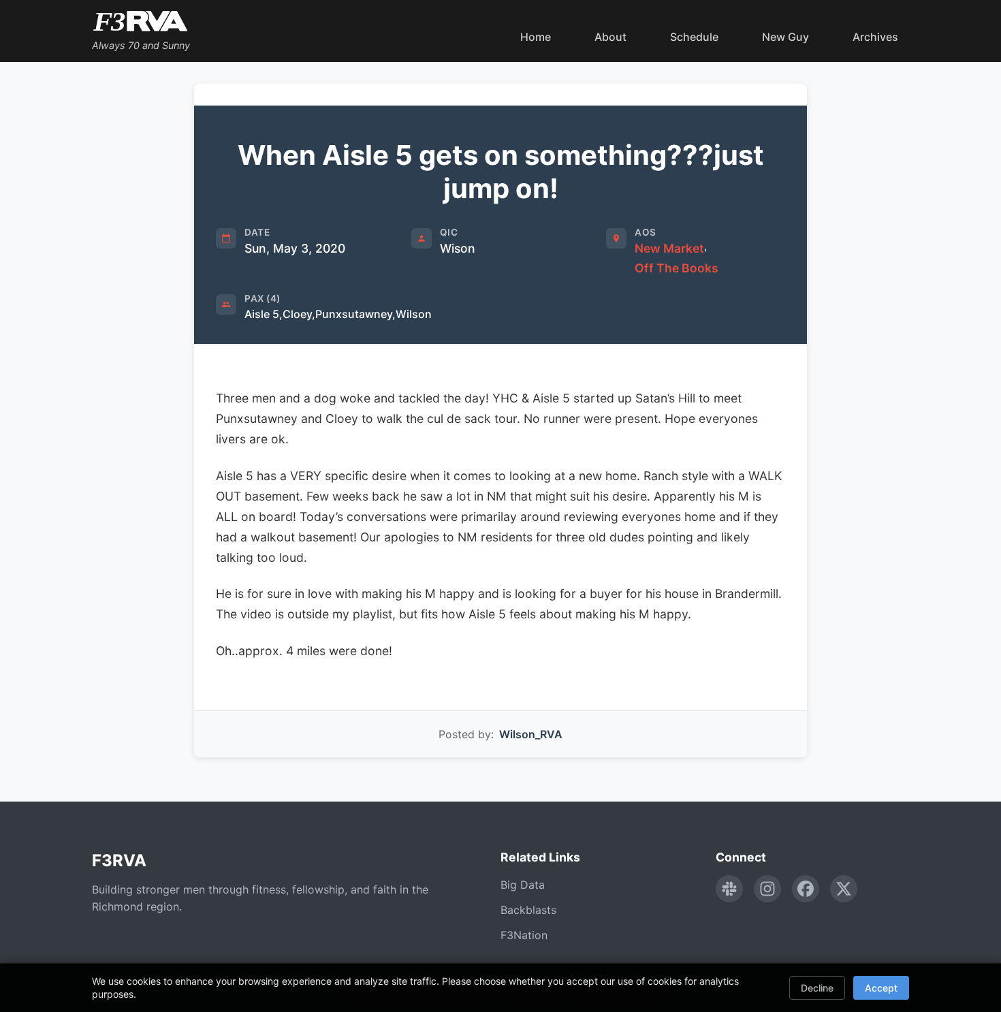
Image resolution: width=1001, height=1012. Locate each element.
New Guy (785, 37)
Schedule (694, 37)
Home (535, 37)
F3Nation (523, 935)
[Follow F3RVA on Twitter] (843, 888)
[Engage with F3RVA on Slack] (729, 888)
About (610, 37)
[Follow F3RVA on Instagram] (767, 888)
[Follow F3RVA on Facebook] (805, 888)
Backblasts (528, 910)
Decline (817, 988)
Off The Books (676, 268)
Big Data (522, 884)
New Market (669, 248)
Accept (881, 988)
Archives (875, 37)
